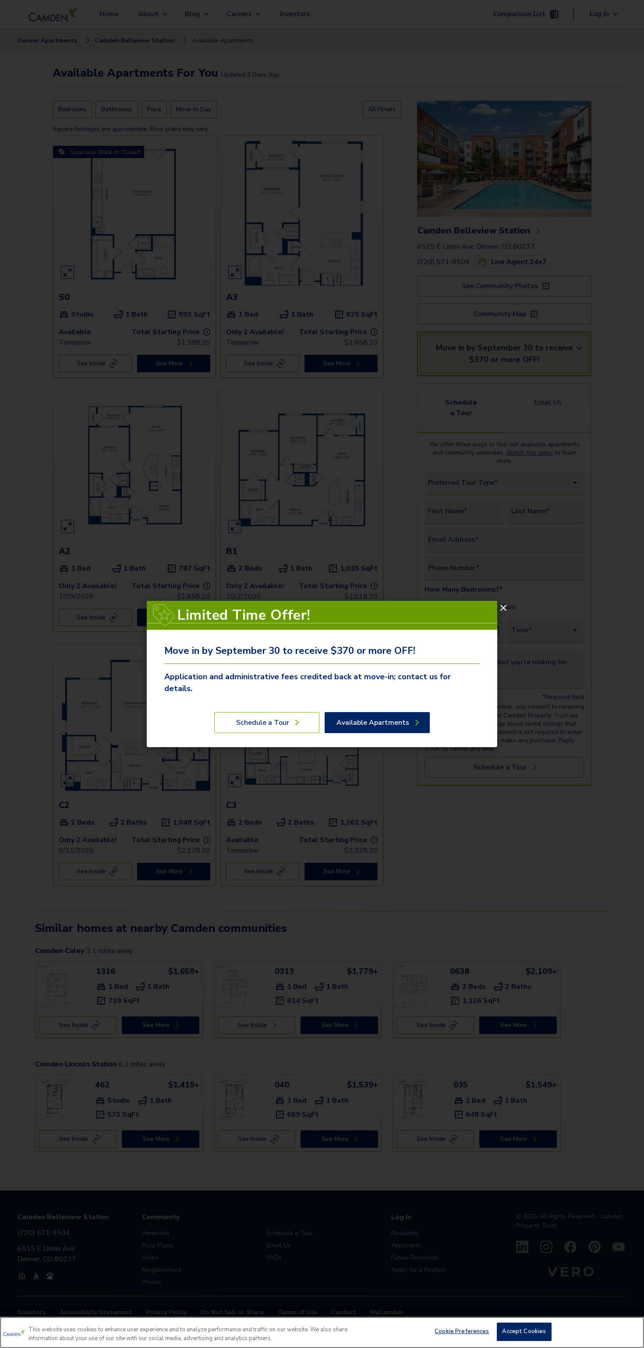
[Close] (503, 608)
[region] (322, 1332)
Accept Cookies (524, 1331)
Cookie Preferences (462, 1331)
